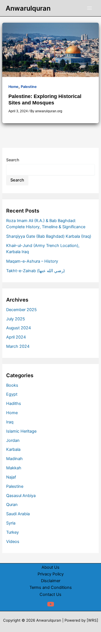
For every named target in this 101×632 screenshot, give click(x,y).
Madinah (14, 458)
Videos (12, 541)
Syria (10, 523)
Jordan (13, 440)
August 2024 (18, 327)
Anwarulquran (28, 8)
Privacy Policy (51, 574)
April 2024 (16, 337)
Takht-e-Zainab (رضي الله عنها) (35, 270)
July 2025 (15, 318)
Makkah (13, 467)
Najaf (11, 477)
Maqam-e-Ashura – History (32, 261)
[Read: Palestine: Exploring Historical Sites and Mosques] (50, 49)
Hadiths (13, 403)
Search (12, 159)
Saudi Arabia (18, 513)
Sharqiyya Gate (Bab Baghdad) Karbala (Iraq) (48, 236)
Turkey (12, 532)
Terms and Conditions (50, 587)
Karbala (13, 449)
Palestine (29, 87)
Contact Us (50, 594)
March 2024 (17, 346)
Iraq (9, 422)
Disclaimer (50, 580)
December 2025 (21, 309)
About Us (50, 567)
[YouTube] (50, 604)
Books (12, 385)
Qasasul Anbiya (21, 495)
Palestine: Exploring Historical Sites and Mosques (44, 99)
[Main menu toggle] (89, 8)
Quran (12, 504)
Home (13, 87)
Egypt (11, 394)
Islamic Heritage (21, 431)
